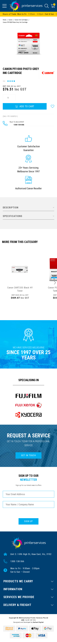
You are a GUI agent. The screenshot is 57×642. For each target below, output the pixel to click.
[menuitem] (8, 81)
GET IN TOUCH (28, 455)
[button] (52, 106)
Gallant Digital (38, 622)
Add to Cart (26, 106)
